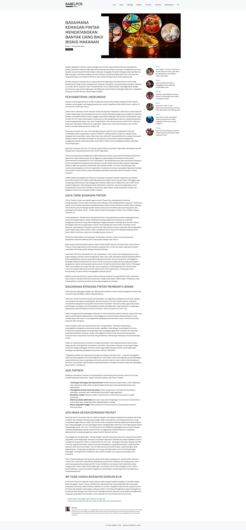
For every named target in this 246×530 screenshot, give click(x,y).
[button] (178, 5)
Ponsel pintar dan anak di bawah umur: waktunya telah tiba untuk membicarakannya (94, 501)
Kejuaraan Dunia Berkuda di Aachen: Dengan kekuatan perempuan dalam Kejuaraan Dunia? (167, 133)
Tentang (158, 5)
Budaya (139, 5)
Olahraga (130, 5)
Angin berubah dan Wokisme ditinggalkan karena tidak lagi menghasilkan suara (165, 85)
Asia (114, 5)
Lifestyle (148, 5)
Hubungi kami (169, 5)
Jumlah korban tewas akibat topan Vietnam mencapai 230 (86, 499)
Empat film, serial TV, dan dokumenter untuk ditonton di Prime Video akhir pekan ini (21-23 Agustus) (168, 108)
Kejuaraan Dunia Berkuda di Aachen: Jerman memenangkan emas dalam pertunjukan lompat (167, 97)
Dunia (121, 5)
